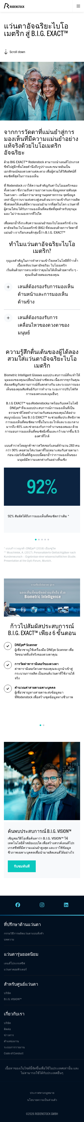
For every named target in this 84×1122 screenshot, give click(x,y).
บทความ (9, 939)
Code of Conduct (13, 1053)
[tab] (36, 539)
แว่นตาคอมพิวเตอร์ (15, 969)
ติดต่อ (7, 1029)
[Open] (78, 6)
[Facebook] (17, 906)
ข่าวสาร (9, 1035)
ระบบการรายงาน (14, 1047)
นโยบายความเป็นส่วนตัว (42, 1099)
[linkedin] (66, 906)
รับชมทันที (22, 866)
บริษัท (7, 993)
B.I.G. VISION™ (12, 999)
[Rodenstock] (14, 7)
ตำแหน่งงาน (11, 1041)
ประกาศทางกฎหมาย (42, 1092)
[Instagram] (42, 906)
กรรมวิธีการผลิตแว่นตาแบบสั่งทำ (24, 933)
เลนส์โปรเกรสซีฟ (14, 963)
